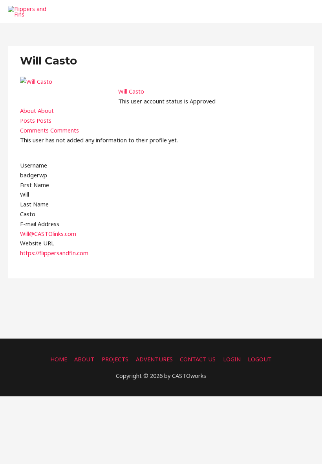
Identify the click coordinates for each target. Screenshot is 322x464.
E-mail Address (39, 224)
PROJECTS (115, 359)
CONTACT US (198, 359)
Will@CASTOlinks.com (48, 234)
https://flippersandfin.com (54, 253)
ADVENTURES (154, 359)
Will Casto (131, 91)
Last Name (34, 204)
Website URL (37, 243)
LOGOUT (260, 359)
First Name (34, 185)
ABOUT (84, 359)
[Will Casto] (36, 81)
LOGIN (232, 359)
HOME (58, 359)
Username (33, 165)
